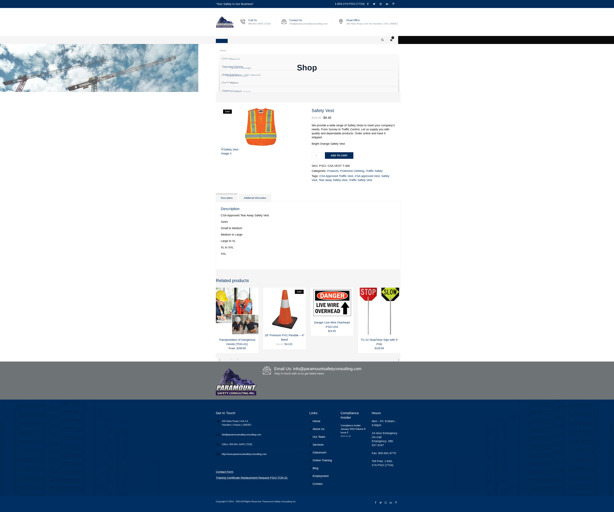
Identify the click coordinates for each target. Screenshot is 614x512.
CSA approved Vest (367, 176)
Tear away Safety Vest (333, 180)
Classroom (319, 452)
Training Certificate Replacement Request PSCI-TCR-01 (252, 477)
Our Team (319, 436)
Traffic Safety (374, 171)
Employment (321, 476)
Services (318, 444)
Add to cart (339, 155)
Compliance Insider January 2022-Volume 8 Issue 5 (353, 429)
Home (316, 421)
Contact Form (224, 471)
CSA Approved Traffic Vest (336, 176)
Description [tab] (227, 198)
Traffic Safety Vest (360, 180)
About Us (318, 429)
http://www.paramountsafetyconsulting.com (244, 454)
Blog (315, 468)
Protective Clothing (352, 171)
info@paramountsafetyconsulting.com (241, 434)
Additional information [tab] (255, 198)
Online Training (322, 460)
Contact (318, 483)
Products (332, 171)
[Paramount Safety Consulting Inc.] (225, 22)
